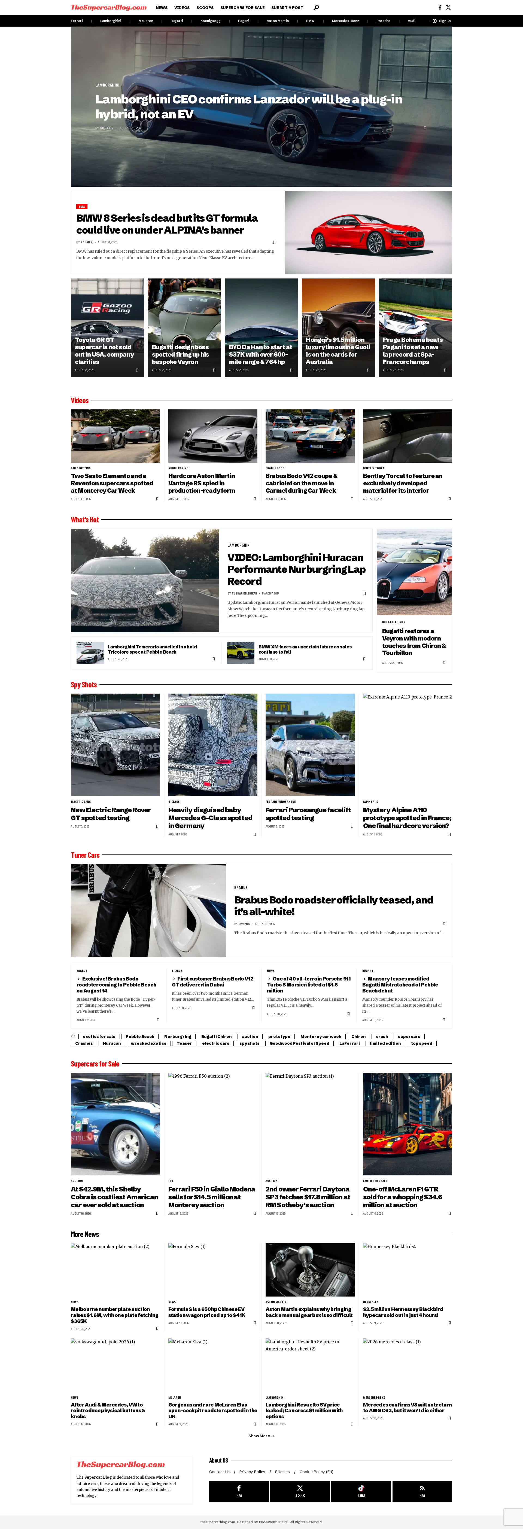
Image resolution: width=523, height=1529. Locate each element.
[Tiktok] (361, 1491)
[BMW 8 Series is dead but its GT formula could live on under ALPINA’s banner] (368, 232)
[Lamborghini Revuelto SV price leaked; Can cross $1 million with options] (310, 1365)
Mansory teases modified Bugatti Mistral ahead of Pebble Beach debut (400, 985)
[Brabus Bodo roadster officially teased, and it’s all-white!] (148, 910)
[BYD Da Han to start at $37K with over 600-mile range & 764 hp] (261, 327)
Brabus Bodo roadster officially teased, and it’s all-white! (333, 906)
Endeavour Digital (273, 1522)
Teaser (184, 1043)
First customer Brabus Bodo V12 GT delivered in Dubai (213, 982)
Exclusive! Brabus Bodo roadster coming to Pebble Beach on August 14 (116, 985)
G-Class (174, 801)
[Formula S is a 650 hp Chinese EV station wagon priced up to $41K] (213, 1270)
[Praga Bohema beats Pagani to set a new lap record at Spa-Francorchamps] (415, 327)
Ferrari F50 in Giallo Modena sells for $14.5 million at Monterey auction (212, 1197)
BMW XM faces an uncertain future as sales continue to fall (305, 649)
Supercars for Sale (95, 1063)
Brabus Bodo (275, 468)
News (271, 970)
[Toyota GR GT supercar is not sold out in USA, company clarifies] (107, 327)
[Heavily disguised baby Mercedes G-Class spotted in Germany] (213, 745)
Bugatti (177, 21)
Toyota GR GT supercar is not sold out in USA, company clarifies (104, 350)
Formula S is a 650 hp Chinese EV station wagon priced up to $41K (206, 1312)
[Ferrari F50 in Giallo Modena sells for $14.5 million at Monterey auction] (213, 1124)
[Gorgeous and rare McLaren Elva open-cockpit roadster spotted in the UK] (213, 1365)
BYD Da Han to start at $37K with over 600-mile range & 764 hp (260, 354)
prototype (279, 1036)
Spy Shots (84, 684)
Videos (80, 400)
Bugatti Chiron (393, 622)
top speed (421, 1043)
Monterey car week (320, 1036)
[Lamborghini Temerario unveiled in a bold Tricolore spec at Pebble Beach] (90, 653)
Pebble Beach (140, 1036)
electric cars (81, 801)
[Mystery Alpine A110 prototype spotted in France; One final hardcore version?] (407, 745)
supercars (409, 1036)
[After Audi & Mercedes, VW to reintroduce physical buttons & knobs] (115, 1365)
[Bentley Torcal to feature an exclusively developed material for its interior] (407, 436)
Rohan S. (107, 128)
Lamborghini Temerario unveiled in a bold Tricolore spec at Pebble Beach (152, 649)
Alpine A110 (370, 801)
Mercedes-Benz (345, 21)
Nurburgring (178, 468)
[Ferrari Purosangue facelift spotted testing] (310, 745)
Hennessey (370, 1302)
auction (250, 1036)
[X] (448, 7)
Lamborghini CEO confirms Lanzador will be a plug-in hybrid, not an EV (248, 106)
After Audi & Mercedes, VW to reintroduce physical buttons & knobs (108, 1411)
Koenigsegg (210, 21)
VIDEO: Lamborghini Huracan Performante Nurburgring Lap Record (296, 569)
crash (382, 1036)
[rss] (422, 1491)
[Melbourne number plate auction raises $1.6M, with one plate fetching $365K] (115, 1270)
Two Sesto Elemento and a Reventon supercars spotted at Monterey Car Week (112, 483)
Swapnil (244, 923)
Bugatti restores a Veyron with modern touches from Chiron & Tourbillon (414, 642)
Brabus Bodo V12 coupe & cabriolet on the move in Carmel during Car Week (301, 483)
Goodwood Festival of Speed (299, 1043)
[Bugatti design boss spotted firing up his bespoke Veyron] (184, 327)
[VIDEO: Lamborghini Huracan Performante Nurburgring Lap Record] (145, 581)
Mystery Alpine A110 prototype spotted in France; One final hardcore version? (407, 818)
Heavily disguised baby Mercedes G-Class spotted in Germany (210, 818)
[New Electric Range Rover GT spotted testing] (115, 745)
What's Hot (85, 519)
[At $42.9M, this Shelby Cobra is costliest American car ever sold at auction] (115, 1124)
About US (218, 1460)
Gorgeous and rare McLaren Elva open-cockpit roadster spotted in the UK (212, 1411)
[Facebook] (440, 7)
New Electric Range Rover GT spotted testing (111, 814)
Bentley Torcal (374, 468)
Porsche (383, 21)
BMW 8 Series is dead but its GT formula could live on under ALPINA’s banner (167, 224)
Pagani (243, 21)
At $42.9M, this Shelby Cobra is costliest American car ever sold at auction (114, 1197)
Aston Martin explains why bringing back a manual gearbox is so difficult (309, 1312)
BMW (310, 21)
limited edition (385, 1043)
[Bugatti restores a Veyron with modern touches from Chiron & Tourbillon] (414, 572)
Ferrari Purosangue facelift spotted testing (308, 814)
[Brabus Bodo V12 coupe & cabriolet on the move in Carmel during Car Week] (310, 436)
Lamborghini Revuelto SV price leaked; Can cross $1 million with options (304, 1411)
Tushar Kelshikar (244, 593)
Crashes (84, 1043)
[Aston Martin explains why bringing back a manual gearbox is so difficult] (310, 1270)
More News (85, 1234)
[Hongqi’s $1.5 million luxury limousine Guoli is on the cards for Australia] (338, 327)
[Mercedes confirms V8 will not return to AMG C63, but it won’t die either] (407, 1365)
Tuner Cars (85, 855)
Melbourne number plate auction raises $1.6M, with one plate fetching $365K (114, 1315)
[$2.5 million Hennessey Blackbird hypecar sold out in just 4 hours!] (407, 1270)
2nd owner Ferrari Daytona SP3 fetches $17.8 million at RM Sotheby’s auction (308, 1197)
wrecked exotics (148, 1043)
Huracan (112, 1043)
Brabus (241, 887)
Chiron (358, 1036)
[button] (316, 7)
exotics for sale (99, 1036)
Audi (411, 21)
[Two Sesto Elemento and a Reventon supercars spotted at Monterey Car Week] (115, 436)
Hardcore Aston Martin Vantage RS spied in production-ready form (201, 483)
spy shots (249, 1043)
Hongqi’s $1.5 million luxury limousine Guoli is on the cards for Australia (338, 350)
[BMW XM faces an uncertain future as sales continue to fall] (240, 653)
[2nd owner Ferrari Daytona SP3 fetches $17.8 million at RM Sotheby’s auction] (310, 1124)
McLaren (146, 21)
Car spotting (81, 468)
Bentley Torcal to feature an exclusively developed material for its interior (403, 483)
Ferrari (77, 21)
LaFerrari (349, 1043)
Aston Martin (278, 21)
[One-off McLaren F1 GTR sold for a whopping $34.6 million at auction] (407, 1124)
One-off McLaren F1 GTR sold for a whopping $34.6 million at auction (402, 1197)
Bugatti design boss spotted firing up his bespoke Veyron (180, 354)
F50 (170, 1180)
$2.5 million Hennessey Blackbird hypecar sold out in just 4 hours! (403, 1312)
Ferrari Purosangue (281, 801)
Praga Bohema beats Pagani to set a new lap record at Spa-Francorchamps (413, 350)
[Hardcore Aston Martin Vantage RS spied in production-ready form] (213, 436)
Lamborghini (110, 21)
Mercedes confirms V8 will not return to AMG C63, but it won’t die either (407, 1408)
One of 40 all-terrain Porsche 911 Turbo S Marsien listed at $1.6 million (309, 985)
